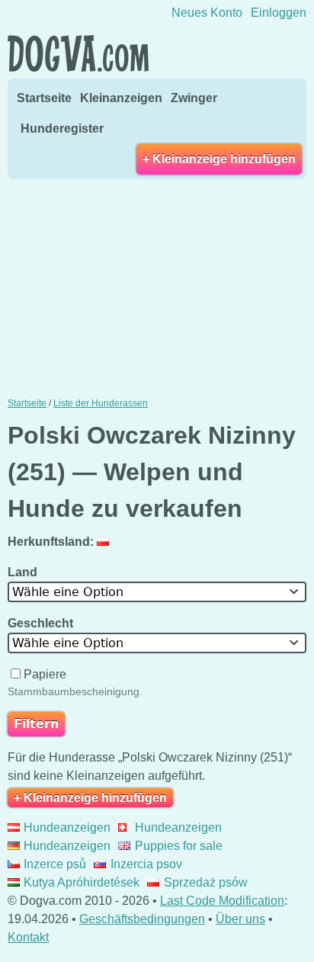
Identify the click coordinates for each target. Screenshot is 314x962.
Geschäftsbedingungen (142, 918)
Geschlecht (42, 623)
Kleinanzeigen (121, 97)
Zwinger (194, 97)
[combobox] (157, 592)
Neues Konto (206, 12)
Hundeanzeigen (67, 827)
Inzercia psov (146, 864)
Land (24, 572)
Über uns (240, 918)
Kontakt (28, 937)
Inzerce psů (55, 864)
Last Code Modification (222, 900)
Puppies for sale (178, 845)
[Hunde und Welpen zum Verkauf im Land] (105, 541)
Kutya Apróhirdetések (81, 882)
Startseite (44, 97)
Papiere (45, 674)
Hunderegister (62, 128)
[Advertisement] (157, 286)
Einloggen (278, 12)
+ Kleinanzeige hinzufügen (219, 158)
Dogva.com (78, 53)
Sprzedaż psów (205, 882)
